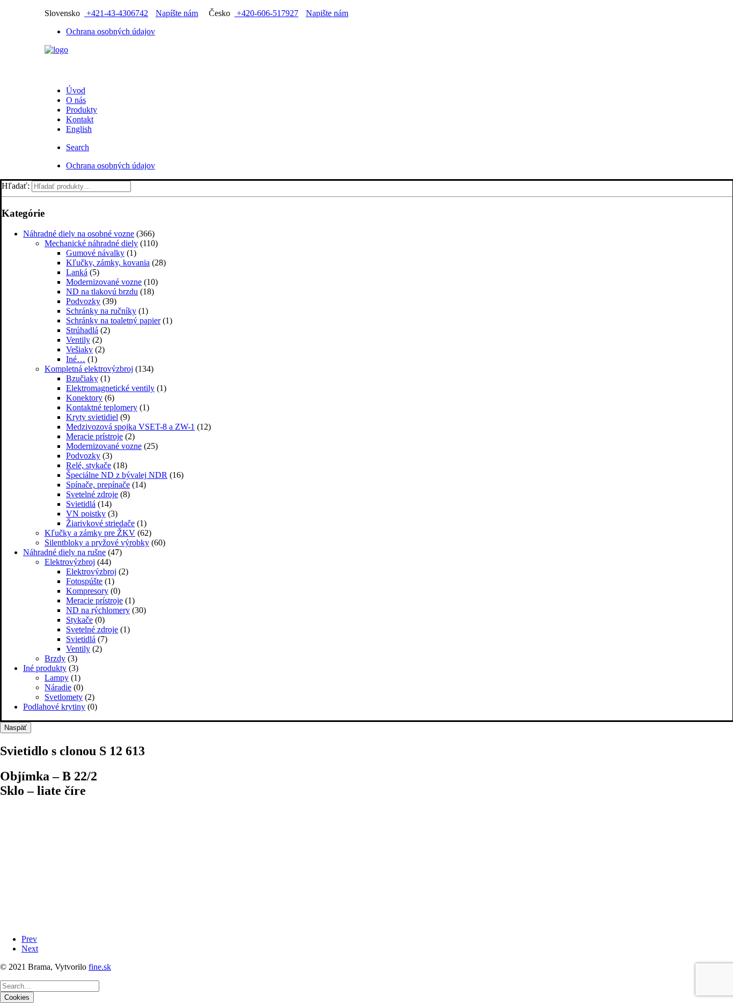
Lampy (57, 677)
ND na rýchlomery (98, 610)
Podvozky (83, 301)
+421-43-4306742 (116, 13)
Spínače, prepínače (98, 484)
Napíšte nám (177, 13)
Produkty (81, 109)
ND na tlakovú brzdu (102, 291)
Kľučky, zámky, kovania (108, 262)
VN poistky (86, 513)
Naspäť (15, 728)
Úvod (75, 90)
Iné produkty (45, 668)
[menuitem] (377, 31)
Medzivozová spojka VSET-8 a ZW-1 (130, 426)
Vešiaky (79, 349)
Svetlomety (64, 697)
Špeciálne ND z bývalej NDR (116, 475)
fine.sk (100, 966)
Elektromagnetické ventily (110, 388)
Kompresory (87, 590)
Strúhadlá (82, 330)
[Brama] (366, 61)
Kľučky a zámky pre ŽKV (90, 532)
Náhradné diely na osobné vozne (78, 233)
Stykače (79, 619)
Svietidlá (81, 503)
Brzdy (55, 658)
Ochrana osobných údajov (110, 31)
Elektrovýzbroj (70, 561)
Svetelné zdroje (92, 494)
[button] (77, 147)
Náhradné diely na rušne (64, 552)
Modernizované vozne (104, 281)
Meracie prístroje (94, 436)
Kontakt (79, 119)
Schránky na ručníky (101, 310)
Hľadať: (16, 185)
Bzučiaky (82, 378)
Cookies (17, 997)
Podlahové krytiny (54, 706)
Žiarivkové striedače (100, 523)
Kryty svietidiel (92, 417)
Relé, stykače (88, 465)
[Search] (49, 985)
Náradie (58, 687)
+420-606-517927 (266, 13)
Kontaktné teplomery (101, 407)
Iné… (75, 359)
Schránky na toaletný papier (113, 320)
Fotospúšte (84, 581)
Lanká (76, 272)
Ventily (78, 339)
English (79, 129)
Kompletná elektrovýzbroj (89, 368)
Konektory (84, 397)
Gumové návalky (95, 252)
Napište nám (327, 13)
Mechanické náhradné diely (91, 243)
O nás (76, 100)
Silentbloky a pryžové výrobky (97, 542)
